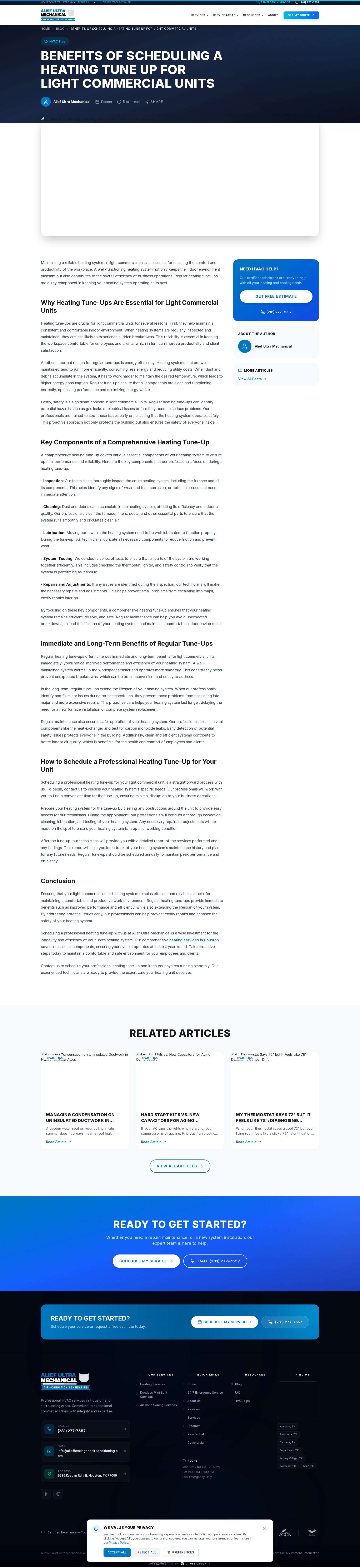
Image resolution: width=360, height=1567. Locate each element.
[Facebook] (46, 1494)
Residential (196, 1434)
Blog (60, 28)
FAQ (237, 1392)
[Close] (264, 1528)
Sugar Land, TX (289, 1450)
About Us (194, 1401)
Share (156, 102)
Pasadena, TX (288, 1434)
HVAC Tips (242, 1401)
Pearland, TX (288, 1466)
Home (45, 28)
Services (194, 1417)
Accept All (117, 1552)
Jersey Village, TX (291, 1458)
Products (194, 1426)
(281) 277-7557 (309, 2)
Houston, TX (287, 1426)
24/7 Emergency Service (205, 1392)
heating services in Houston (194, 940)
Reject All (147, 1552)
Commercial (196, 1442)
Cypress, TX (287, 1442)
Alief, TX (308, 1466)
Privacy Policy (118, 1542)
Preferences (183, 1552)
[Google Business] (58, 1494)
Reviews (194, 1409)
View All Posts (250, 379)
